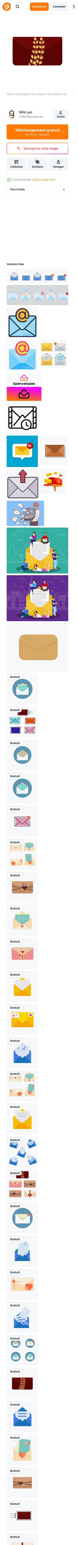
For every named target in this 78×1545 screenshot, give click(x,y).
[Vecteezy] (6, 6)
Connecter (59, 6)
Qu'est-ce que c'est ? (44, 179)
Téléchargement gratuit (37, 132)
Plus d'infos (17, 189)
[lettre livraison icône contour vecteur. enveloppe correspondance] (22, 418)
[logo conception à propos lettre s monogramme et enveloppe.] (24, 387)
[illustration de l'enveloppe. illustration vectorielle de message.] (55, 451)
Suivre (61, 116)
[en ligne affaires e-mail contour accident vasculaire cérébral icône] (22, 322)
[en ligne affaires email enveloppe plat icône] (22, 355)
